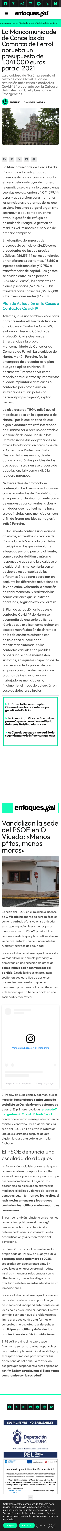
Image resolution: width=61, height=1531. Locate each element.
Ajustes (42, 1525)
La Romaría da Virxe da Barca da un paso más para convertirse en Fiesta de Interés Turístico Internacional (30, 721)
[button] (4, 159)
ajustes (10, 1519)
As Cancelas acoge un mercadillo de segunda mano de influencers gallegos (30, 733)
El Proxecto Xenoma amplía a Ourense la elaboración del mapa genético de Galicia (27, 707)
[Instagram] (22, 3)
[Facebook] (5, 3)
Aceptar (10, 1525)
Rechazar (26, 1525)
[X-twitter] (14, 3)
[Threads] (47, 3)
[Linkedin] (30, 3)
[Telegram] (39, 3)
